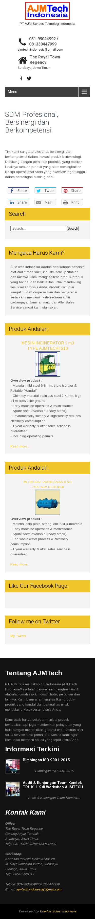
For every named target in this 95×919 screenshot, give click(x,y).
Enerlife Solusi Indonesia (58, 911)
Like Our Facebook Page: (38, 586)
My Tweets (18, 636)
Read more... (19, 446)
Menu (12, 92)
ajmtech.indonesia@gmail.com (40, 49)
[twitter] (29, 78)
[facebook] (21, 78)
